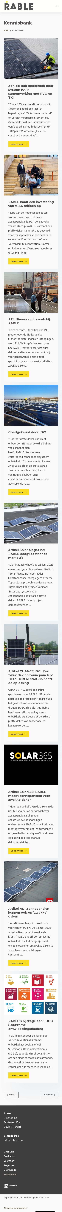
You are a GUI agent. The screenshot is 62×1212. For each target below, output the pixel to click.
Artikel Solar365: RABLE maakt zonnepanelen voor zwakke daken (29, 795)
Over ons (9, 1151)
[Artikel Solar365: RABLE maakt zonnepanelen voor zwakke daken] (31, 765)
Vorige (12, 1095)
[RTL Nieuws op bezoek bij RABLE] (31, 292)
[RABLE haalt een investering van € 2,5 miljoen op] (31, 175)
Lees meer (20, 145)
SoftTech (44, 1197)
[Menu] (57, 6)
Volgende (48, 1095)
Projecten (9, 1165)
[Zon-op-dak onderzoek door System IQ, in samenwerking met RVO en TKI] (31, 58)
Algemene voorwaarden (15, 1208)
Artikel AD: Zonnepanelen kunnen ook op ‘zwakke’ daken (28, 912)
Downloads (10, 1169)
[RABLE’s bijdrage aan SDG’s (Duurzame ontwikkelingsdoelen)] (31, 994)
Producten (9, 1156)
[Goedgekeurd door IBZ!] (31, 405)
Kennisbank (10, 1174)
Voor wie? (9, 1160)
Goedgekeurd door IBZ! (27, 432)
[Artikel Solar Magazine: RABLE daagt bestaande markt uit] (31, 523)
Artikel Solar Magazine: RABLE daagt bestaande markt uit (28, 554)
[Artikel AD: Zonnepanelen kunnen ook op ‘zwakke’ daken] (31, 881)
